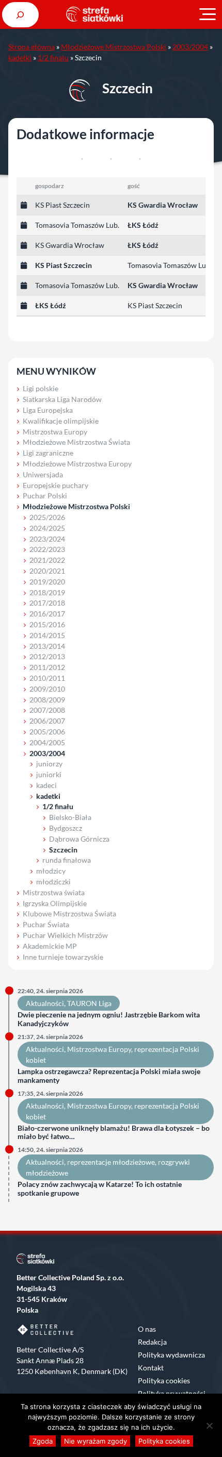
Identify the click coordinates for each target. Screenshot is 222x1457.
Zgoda (43, 1441)
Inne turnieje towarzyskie (63, 956)
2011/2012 (47, 667)
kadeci (46, 785)
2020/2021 (47, 570)
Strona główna (31, 46)
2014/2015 (47, 635)
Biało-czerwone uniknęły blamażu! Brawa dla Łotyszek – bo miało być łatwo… (114, 1132)
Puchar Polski (45, 495)
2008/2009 (47, 699)
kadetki (19, 57)
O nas (147, 1329)
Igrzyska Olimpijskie (55, 903)
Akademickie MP (50, 946)
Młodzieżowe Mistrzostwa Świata (76, 442)
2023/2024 (47, 538)
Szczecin (63, 849)
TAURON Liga (89, 1003)
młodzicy (51, 870)
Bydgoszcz (65, 828)
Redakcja (152, 1341)
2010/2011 (47, 678)
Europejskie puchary (55, 485)
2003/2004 (190, 46)
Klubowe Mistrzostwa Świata (69, 913)
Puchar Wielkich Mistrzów (65, 935)
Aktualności (45, 1003)
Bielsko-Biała (70, 817)
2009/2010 (47, 688)
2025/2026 (47, 517)
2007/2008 (47, 710)
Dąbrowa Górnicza (79, 838)
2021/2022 (47, 560)
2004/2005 (47, 742)
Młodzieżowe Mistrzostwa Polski (113, 46)
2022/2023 (47, 549)
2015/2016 (47, 624)
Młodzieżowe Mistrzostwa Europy (77, 463)
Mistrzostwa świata (54, 892)
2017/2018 (47, 602)
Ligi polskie (40, 388)
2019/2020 (47, 581)
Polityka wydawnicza (171, 1354)
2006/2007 (47, 720)
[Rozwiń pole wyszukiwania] (20, 14)
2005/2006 (47, 731)
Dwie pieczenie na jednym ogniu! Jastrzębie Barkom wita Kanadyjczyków (109, 1019)
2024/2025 (47, 528)
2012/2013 (47, 656)
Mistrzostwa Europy (55, 431)
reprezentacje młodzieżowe (111, 1162)
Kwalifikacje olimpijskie (61, 420)
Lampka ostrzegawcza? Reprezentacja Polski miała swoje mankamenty (109, 1075)
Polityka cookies (164, 1380)
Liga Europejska (48, 410)
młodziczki (53, 881)
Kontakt (151, 1367)
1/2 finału (53, 57)
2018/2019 (47, 592)
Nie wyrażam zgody (95, 1441)
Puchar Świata (46, 924)
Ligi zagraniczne (48, 452)
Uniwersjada (43, 474)
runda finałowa (66, 860)
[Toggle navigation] (207, 14)
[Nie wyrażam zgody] (209, 1425)
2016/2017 (47, 613)
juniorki (48, 774)
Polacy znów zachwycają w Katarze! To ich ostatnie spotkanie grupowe (100, 1188)
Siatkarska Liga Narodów (62, 399)
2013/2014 (47, 646)
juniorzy (49, 763)
